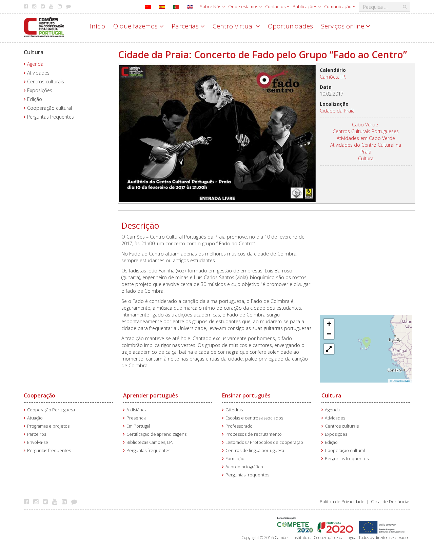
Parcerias (186, 26)
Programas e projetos (48, 426)
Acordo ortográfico (244, 467)
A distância (136, 410)
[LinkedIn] (66, 501)
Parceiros (36, 434)
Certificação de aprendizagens (156, 434)
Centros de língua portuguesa (254, 450)
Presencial (136, 418)
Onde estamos (243, 6)
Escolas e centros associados (254, 418)
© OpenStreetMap (400, 381)
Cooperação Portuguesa (51, 410)
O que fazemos (136, 26)
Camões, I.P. (333, 77)
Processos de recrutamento (253, 434)
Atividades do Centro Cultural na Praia (365, 148)
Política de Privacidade (342, 502)
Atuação (35, 418)
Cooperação (39, 395)
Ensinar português (246, 395)
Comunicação (338, 6)
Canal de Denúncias (390, 502)
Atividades (38, 72)
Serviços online (343, 26)
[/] (44, 26)
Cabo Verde (365, 124)
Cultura (33, 52)
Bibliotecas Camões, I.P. (149, 442)
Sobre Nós (211, 6)
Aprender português (150, 395)
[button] (366, 342)
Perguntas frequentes (50, 117)
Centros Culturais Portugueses (366, 131)
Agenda (35, 64)
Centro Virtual (234, 26)
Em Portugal (138, 426)
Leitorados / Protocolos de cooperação (264, 442)
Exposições (39, 90)
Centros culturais (45, 81)
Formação (234, 458)
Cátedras (234, 410)
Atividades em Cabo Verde (366, 138)
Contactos (276, 6)
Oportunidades (290, 26)
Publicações (305, 6)
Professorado (239, 426)
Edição (34, 99)
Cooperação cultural (49, 108)
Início (97, 26)
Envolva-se (37, 442)
